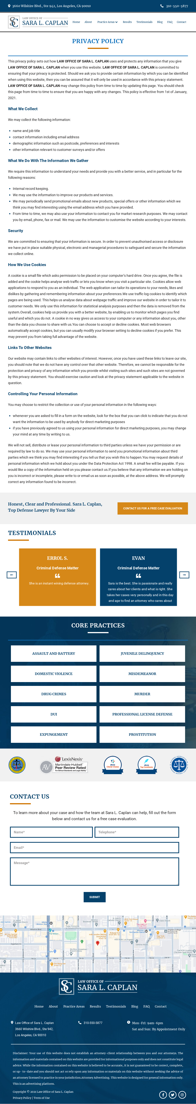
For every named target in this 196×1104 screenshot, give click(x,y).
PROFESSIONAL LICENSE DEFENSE (142, 714)
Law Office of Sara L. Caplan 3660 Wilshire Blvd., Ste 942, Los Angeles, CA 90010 (34, 1029)
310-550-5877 (176, 6)
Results (95, 1006)
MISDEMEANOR (142, 674)
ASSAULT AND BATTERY (53, 653)
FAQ (146, 1006)
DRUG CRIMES (53, 694)
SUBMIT (94, 897)
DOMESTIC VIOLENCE (54, 674)
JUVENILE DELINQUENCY (142, 653)
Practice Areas (74, 1006)
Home (39, 1006)
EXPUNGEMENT (54, 734)
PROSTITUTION (142, 734)
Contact (161, 1006)
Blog (134, 1006)
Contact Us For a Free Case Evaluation (152, 508)
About (53, 1006)
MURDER (142, 694)
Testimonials (116, 1006)
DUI (54, 714)
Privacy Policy (22, 1098)
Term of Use (42, 1098)
